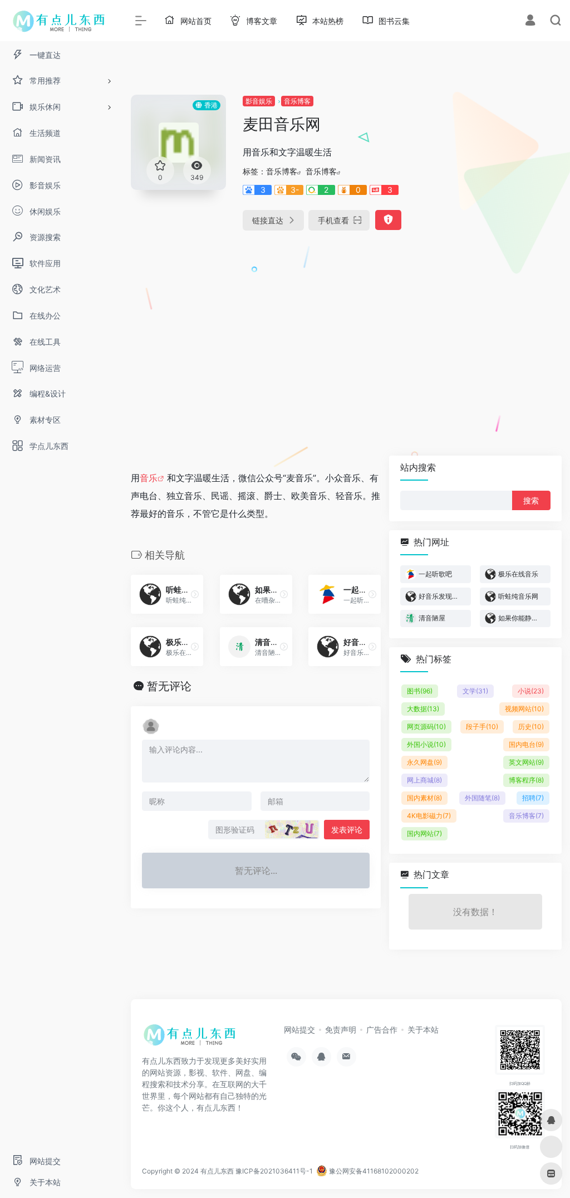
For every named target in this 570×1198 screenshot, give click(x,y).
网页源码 (426, 726)
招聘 (533, 798)
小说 (531, 691)
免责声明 (340, 1029)
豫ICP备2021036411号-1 (274, 1171)
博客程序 (526, 780)
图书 (420, 691)
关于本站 (423, 1029)
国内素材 (424, 798)
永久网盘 (424, 762)
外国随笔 (482, 798)
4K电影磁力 (429, 815)
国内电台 (526, 744)
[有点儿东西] (192, 1038)
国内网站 (424, 833)
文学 (475, 691)
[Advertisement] (495, 262)
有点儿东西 (217, 1171)
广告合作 (381, 1029)
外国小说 (426, 744)
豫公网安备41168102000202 (373, 1171)
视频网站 (524, 709)
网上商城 (424, 780)
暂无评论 (169, 686)
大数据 (423, 709)
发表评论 (346, 829)
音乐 (149, 477)
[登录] (530, 21)
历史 (531, 726)
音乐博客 (297, 101)
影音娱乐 (258, 101)
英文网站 (526, 762)
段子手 (482, 726)
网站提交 (299, 1029)
